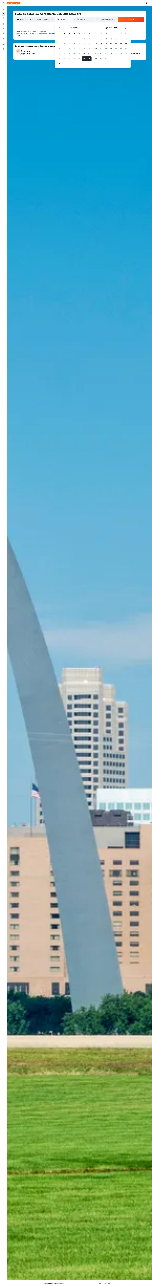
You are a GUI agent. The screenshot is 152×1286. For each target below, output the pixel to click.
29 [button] (84, 59)
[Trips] (3, 39)
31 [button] (59, 64)
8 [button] (84, 44)
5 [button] (69, 44)
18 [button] (64, 54)
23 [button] (89, 54)
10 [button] (59, 49)
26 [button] (69, 59)
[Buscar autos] (3, 18)
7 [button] (79, 44)
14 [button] (79, 49)
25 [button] (64, 59)
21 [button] (79, 54)
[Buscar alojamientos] (3, 14)
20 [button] (74, 54)
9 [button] (89, 44)
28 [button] (79, 59)
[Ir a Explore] (3, 24)
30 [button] (89, 59)
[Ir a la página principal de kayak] (13, 3)
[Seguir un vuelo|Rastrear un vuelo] (3, 28)
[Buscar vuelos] (3, 9)
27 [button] (74, 59)
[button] (3, 3)
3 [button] (59, 44)
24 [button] (59, 59)
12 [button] (69, 49)
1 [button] (84, 39)
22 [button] (84, 54)
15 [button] (84, 49)
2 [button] (89, 39)
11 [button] (64, 49)
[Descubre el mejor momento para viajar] (3, 33)
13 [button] (74, 49)
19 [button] (69, 54)
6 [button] (74, 44)
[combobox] (36, 19)
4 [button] (64, 44)
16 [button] (89, 49)
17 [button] (59, 54)
